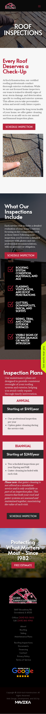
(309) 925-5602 (26, 617)
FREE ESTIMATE (23, 565)
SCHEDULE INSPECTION (19, 127)
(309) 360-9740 (25, 620)
